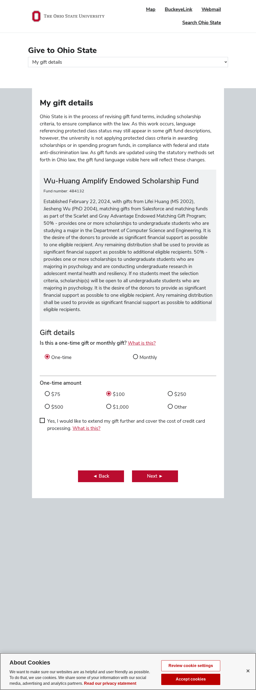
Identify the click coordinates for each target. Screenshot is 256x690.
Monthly (148, 357)
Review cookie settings (190, 666)
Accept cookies (191, 679)
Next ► (155, 476)
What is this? (142, 343)
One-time (61, 357)
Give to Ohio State (62, 50)
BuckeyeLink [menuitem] (178, 9)
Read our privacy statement (110, 683)
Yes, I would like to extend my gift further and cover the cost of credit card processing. (126, 424)
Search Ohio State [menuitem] (201, 22)
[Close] (248, 670)
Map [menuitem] (151, 9)
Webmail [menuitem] (211, 9)
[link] (101, 476)
